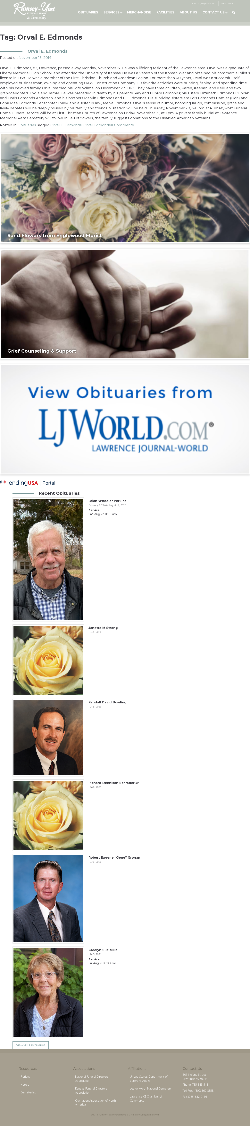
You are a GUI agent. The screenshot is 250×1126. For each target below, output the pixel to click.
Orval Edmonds (97, 125)
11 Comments (122, 125)
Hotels (25, 1084)
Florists (25, 1076)
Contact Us (214, 12)
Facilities (165, 12)
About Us (188, 12)
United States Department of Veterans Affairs (149, 1079)
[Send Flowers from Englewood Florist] (125, 188)
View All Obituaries (30, 1045)
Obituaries (88, 12)
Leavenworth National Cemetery (150, 1088)
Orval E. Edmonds (48, 51)
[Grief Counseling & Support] (125, 303)
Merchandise (139, 12)
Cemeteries (28, 1092)
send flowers (228, 3)
